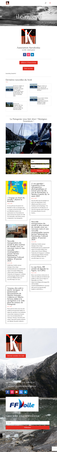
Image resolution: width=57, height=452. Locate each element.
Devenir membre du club (15, 356)
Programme (10, 436)
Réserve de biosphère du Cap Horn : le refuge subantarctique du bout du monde (18, 106)
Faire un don (28, 69)
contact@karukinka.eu (26, 386)
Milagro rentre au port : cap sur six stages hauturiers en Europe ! (42, 88)
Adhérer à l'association (28, 63)
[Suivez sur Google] (21, 392)
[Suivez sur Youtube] (16, 392)
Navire (8, 440)
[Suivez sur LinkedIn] (32, 54)
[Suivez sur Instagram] (28, 54)
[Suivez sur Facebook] (24, 54)
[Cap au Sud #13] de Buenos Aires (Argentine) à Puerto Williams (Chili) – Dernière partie (42, 100)
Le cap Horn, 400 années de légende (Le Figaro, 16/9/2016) (40, 268)
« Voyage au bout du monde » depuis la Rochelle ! (16, 199)
